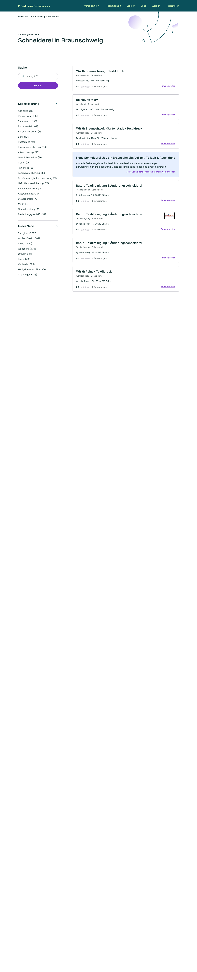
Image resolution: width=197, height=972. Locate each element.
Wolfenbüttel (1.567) (29, 238)
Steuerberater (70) (28, 198)
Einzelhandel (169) (28, 126)
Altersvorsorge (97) (28, 152)
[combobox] (38, 76)
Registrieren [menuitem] (172, 5)
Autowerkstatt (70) (28, 193)
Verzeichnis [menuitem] (90, 5)
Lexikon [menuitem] (131, 5)
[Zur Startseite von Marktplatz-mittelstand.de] (34, 5)
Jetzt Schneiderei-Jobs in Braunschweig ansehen (150, 171)
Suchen (38, 85)
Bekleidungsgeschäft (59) (32, 214)
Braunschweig (38, 16)
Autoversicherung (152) (31, 131)
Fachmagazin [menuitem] (113, 5)
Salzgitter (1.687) (27, 233)
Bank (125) (24, 136)
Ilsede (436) (24, 259)
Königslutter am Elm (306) (32, 269)
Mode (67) (23, 204)
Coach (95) (24, 162)
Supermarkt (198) (27, 121)
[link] (126, 78)
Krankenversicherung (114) (32, 147)
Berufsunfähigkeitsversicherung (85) (38, 178)
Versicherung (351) (28, 116)
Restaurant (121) (27, 141)
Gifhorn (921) (25, 253)
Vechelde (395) (26, 264)
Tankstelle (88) (26, 167)
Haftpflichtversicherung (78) (33, 183)
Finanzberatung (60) (29, 209)
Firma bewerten (168, 86)
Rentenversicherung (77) (31, 188)
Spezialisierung (28, 104)
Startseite (23, 16)
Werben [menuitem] (156, 5)
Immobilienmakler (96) (30, 157)
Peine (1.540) (25, 243)
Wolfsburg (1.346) (27, 248)
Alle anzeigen (25, 110)
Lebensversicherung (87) (31, 172)
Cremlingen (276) (27, 274)
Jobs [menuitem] (143, 5)
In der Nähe (26, 226)
